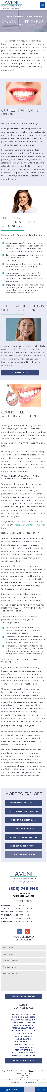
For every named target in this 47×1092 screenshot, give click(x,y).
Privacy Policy (23, 1075)
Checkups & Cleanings (23, 1017)
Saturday (6, 921)
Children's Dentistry (23, 1022)
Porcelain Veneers (24, 1047)
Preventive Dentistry (22, 803)
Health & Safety (22, 1061)
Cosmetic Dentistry (22, 820)
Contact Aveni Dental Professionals (28, 525)
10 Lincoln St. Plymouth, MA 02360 (23, 894)
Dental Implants (22, 828)
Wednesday (7, 912)
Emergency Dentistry (22, 846)
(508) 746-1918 (23, 889)
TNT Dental (27, 1073)
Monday (5, 905)
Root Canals (23, 1039)
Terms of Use (23, 1077)
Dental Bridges (23, 1036)
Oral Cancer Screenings (23, 1020)
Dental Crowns (23, 1033)
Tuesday (6, 908)
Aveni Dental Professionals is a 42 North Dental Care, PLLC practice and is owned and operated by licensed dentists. (23, 1081)
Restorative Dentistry (22, 811)
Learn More (18, 373)
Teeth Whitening (23, 1050)
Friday (5, 918)
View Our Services (22, 854)
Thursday (6, 915)
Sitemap (31, 1071)
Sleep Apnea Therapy (23, 1053)
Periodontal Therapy (22, 837)
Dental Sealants (23, 1025)
